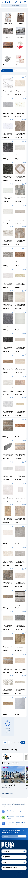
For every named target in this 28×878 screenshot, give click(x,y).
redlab (17, 875)
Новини (5, 767)
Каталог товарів (6, 10)
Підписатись (22, 836)
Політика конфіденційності (18, 872)
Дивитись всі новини (7, 793)
